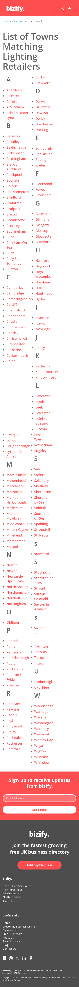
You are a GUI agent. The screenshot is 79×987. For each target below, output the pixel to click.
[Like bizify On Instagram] (11, 959)
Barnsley (13, 136)
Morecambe (15, 541)
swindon (40, 627)
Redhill (11, 715)
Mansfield (14, 492)
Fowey (40, 189)
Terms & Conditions (35, 970)
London (12, 440)
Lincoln (41, 429)
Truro (38, 663)
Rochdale (13, 737)
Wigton (40, 751)
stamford (41, 554)
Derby (40, 118)
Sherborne (42, 492)
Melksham (14, 508)
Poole (10, 663)
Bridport (13, 208)
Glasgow (42, 225)
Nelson (11, 565)
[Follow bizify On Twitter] (17, 959)
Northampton (17, 592)
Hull (38, 288)
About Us (8, 937)
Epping (41, 159)
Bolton (11, 186)
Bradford (13, 197)
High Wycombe (43, 274)
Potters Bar (15, 669)
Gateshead (43, 213)
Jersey (40, 347)
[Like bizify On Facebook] (4, 959)
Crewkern (43, 83)
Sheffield (41, 486)
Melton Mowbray (13, 515)
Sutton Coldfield (41, 596)
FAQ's (62, 970)
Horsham (42, 282)
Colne (10, 361)
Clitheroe (13, 350)
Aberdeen (14, 90)
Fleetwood (43, 184)
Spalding (41, 524)
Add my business (39, 865)
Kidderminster (46, 371)
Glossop (41, 230)
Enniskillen (43, 154)
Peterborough (17, 657)
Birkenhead (15, 153)
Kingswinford (45, 377)
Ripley (11, 732)
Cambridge (15, 293)
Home (6, 21)
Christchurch (16, 338)
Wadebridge (43, 706)
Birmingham (16, 158)
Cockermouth (17, 355)
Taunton (41, 646)
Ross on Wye (40, 437)
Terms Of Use (51, 970)
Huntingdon (44, 293)
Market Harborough (16, 499)
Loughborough (18, 446)
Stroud (39, 588)
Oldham (12, 622)
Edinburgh (43, 148)
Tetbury (40, 652)
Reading (12, 709)
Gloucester (44, 236)
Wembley (41, 728)
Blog (5, 945)
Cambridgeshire (19, 299)
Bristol (11, 214)
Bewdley (12, 141)
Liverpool (13, 434)
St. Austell (42, 529)
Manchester (15, 486)
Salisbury (41, 480)
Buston (12, 269)
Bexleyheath (16, 147)
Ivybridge (42, 329)
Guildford (43, 242)
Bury (10, 253)
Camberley (14, 287)
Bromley (13, 225)
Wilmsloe (41, 757)
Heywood (42, 266)
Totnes (39, 657)
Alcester (12, 96)
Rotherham (43, 445)
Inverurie (42, 317)
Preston (12, 685)
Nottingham (16, 604)
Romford (13, 749)
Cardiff (11, 304)
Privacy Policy (19, 970)
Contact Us (9, 948)
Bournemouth (17, 192)
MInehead (14, 535)
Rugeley (40, 450)
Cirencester (15, 344)
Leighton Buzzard (42, 420)
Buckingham (16, 231)
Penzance (13, 652)
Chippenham (16, 327)
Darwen (41, 101)
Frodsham (43, 195)
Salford (40, 475)
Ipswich (41, 323)
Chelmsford (15, 310)
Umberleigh (43, 681)
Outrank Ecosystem (13, 980)
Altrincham (15, 107)
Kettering (43, 366)
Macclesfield (16, 475)
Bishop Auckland (13, 166)
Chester (12, 321)
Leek (39, 407)
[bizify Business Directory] (15, 7)
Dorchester (44, 124)
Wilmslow (41, 762)
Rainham (13, 704)
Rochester (14, 743)
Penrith (12, 641)
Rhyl (9, 720)
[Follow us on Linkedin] (24, 959)
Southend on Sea (41, 515)
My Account (10, 930)
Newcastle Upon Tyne (15, 578)
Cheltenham (16, 316)
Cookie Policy (5, 970)
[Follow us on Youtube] (30, 959)
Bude (10, 237)
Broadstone (15, 220)
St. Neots (41, 535)
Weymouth (42, 734)
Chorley (12, 333)
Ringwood (14, 726)
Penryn (11, 646)
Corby (40, 77)
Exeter (40, 165)
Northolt (13, 598)
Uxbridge (41, 687)
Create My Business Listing (19, 926)
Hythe (40, 299)
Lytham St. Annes (14, 454)
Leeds (40, 401)
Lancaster (43, 396)
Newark (12, 571)
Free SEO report (12, 934)
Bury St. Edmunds (13, 261)
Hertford (42, 260)
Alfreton (12, 101)
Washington (43, 723)
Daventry (42, 107)
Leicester (42, 413)
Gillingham (44, 219)
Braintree (13, 203)
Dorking (41, 129)
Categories (18, 21)
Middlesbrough (18, 524)
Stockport (42, 572)
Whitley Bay (43, 740)
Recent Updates (12, 941)
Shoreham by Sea (42, 499)
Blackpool (14, 174)
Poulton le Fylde (14, 677)
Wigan (39, 745)
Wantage (41, 711)
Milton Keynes (17, 529)
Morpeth (13, 546)
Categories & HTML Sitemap (13, 973)
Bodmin (12, 180)
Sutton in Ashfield (41, 606)
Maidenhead (16, 480)
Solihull (40, 508)
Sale (37, 469)
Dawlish (41, 113)
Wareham (41, 717)
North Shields (17, 587)
